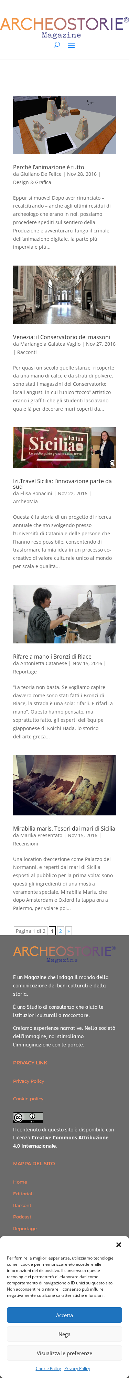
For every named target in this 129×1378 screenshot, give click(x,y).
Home (20, 1182)
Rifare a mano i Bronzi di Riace (52, 656)
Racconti (27, 352)
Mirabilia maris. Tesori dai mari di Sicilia (64, 828)
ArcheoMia (25, 501)
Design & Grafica (32, 182)
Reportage (25, 671)
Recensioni (25, 843)
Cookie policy (28, 1098)
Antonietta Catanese (43, 663)
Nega (64, 1334)
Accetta (64, 1315)
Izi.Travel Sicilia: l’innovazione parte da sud (62, 483)
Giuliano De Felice (41, 174)
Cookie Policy (48, 1368)
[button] (118, 1244)
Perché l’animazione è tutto (48, 167)
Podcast (22, 1216)
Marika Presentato (41, 835)
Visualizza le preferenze (64, 1353)
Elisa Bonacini (36, 493)
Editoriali (23, 1193)
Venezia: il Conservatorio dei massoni (61, 337)
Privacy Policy (77, 1368)
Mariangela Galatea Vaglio (50, 344)
